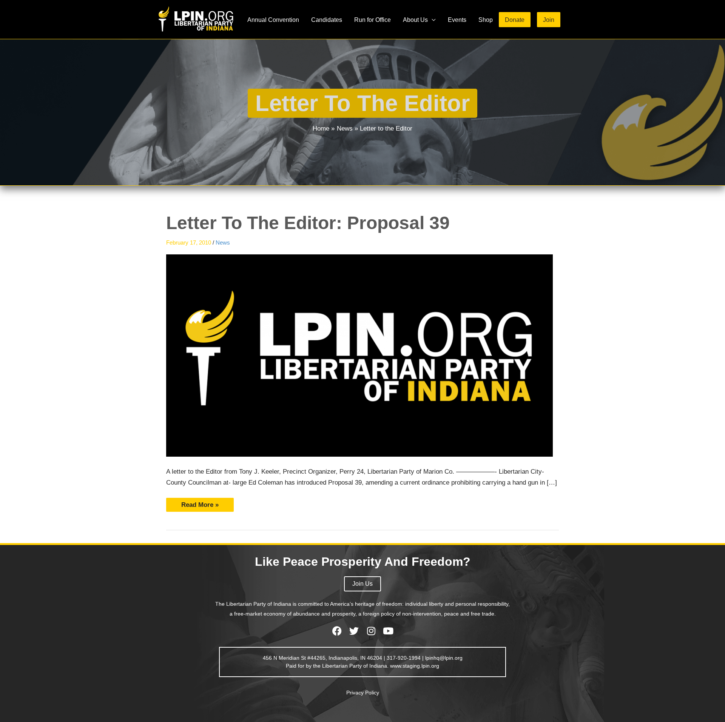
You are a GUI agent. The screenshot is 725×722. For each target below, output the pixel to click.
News (223, 242)
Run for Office (372, 19)
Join (548, 19)
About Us (415, 19)
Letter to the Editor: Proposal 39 (308, 223)
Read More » (200, 503)
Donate (514, 19)
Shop (485, 19)
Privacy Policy (362, 693)
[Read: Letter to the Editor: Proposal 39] (359, 355)
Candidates (326, 19)
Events (457, 19)
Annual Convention (273, 19)
